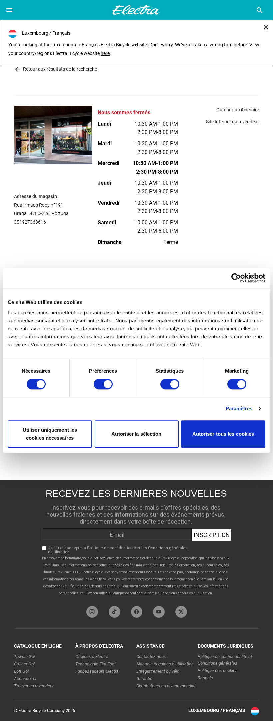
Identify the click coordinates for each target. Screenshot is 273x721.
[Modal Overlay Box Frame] (136, 541)
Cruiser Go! (24, 663)
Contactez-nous (151, 656)
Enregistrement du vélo (157, 671)
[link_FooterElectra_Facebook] (136, 612)
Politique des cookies (218, 670)
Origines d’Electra (91, 656)
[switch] (103, 384)
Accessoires (26, 678)
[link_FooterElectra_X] (181, 612)
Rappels (205, 677)
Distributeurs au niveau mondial (165, 685)
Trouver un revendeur (34, 685)
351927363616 (30, 222)
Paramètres (239, 409)
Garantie (144, 678)
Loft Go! (21, 671)
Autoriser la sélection (136, 434)
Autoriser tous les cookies (223, 434)
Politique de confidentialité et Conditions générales (225, 660)
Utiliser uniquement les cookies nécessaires (50, 434)
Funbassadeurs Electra (97, 671)
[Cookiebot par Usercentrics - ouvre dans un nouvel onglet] (236, 278)
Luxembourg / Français (216, 710)
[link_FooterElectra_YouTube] (159, 612)
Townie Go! (24, 656)
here (105, 53)
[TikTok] (114, 612)
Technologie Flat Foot (95, 663)
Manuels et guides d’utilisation (165, 663)
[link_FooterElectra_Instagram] (92, 612)
